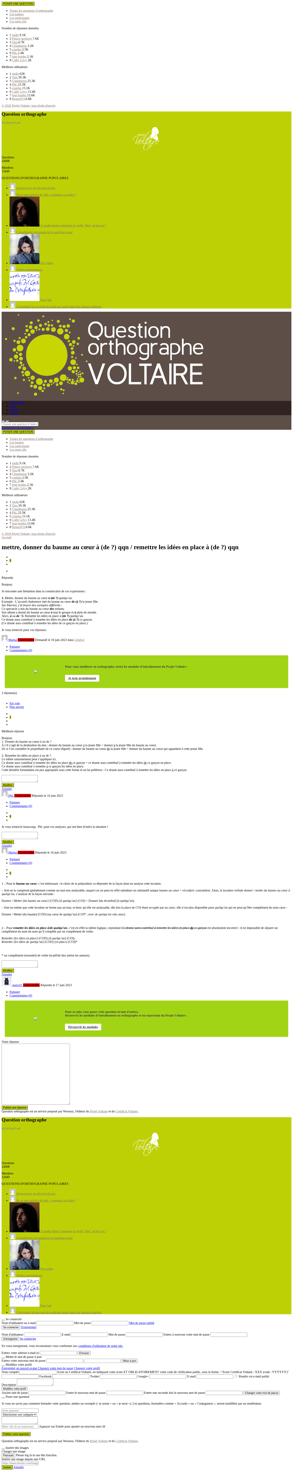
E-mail (66, 1334)
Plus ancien (17, 707)
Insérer (7, 1467)
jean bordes (19, 56)
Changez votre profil (87, 1368)
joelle (16, 35)
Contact (14, 409)
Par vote (15, 703)
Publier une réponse (14, 1107)
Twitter (94, 1376)
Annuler (7, 789)
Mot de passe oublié (141, 1323)
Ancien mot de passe (15, 1392)
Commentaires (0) (21, 650)
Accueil (6, 537)
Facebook (45, 1376)
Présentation (17, 402)
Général (79, 640)
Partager (15, 646)
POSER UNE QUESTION (18, 3)
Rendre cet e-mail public (254, 1376)
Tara (15, 42)
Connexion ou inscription (17, 428)
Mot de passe (82, 1323)
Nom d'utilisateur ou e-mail (19, 1323)
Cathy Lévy (20, 60)
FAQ (13, 406)
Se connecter (28, 1338)
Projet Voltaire (99, 1111)
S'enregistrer (28, 1327)
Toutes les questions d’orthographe (31, 10)
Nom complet (10, 1372)
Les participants (19, 18)
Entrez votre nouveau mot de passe (23, 1360)
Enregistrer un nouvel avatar (20, 1368)
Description (9, 1384)
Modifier (7, 785)
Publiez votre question (16, 1434)
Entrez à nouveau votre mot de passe (186, 1334)
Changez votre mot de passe (55, 1368)
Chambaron (20, 45)
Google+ (143, 1376)
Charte (14, 413)
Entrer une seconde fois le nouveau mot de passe (174, 1392)
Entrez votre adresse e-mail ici (20, 1353)
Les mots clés (18, 21)
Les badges (17, 14)
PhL (15, 53)
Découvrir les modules (83, 1027)
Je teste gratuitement (82, 678)
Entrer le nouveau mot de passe (85, 1392)
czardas (17, 49)
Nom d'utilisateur (13, 1334)
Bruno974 (19, 99)
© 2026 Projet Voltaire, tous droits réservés (28, 105)
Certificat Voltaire (127, 1111)
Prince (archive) (22, 38)
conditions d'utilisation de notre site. (100, 1346)
